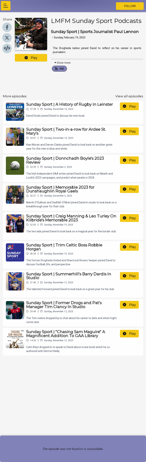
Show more (64, 62)
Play (34, 58)
